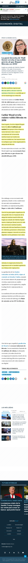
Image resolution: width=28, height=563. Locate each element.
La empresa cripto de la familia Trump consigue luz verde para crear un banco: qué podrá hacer (10, 506)
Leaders (9, 533)
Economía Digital (19, 524)
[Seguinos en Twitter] (18, 553)
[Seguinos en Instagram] (5, 553)
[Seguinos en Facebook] (9, 553)
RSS (14, 539)
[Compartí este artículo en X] (5, 83)
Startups (19, 530)
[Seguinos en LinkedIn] (14, 553)
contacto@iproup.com (7, 546)
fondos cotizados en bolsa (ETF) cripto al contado (13, 274)
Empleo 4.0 (19, 527)
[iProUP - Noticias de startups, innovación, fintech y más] (14, 2)
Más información (14, 19)
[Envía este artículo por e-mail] (16, 83)
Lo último (9, 524)
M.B (27, 514)
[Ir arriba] (25, 556)
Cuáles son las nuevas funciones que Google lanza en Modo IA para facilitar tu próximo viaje (18, 417)
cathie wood (6, 374)
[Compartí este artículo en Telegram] (13, 83)
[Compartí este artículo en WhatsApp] (8, 83)
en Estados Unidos (13, 277)
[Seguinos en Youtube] (23, 553)
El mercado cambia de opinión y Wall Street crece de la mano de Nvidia (18, 431)
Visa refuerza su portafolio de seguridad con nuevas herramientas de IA (19, 423)
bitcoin (4, 372)
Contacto (19, 533)
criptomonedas (14, 372)
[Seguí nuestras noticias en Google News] (25, 83)
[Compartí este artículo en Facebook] (3, 83)
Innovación (9, 530)
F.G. (4, 77)
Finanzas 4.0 (9, 527)
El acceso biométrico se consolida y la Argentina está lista (18, 437)
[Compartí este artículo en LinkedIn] (10, 83)
